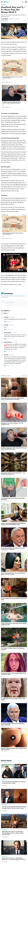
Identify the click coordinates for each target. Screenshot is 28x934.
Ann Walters (5, 18)
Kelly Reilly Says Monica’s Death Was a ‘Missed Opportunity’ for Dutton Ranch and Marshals (13, 833)
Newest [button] (5, 313)
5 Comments (5, 20)
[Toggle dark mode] (23, 2)
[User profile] (26, 2)
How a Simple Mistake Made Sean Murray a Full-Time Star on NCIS (13, 782)
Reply (5, 321)
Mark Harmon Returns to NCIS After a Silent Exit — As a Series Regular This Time (13, 858)
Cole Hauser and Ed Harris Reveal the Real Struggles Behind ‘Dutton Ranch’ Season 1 (14, 807)
